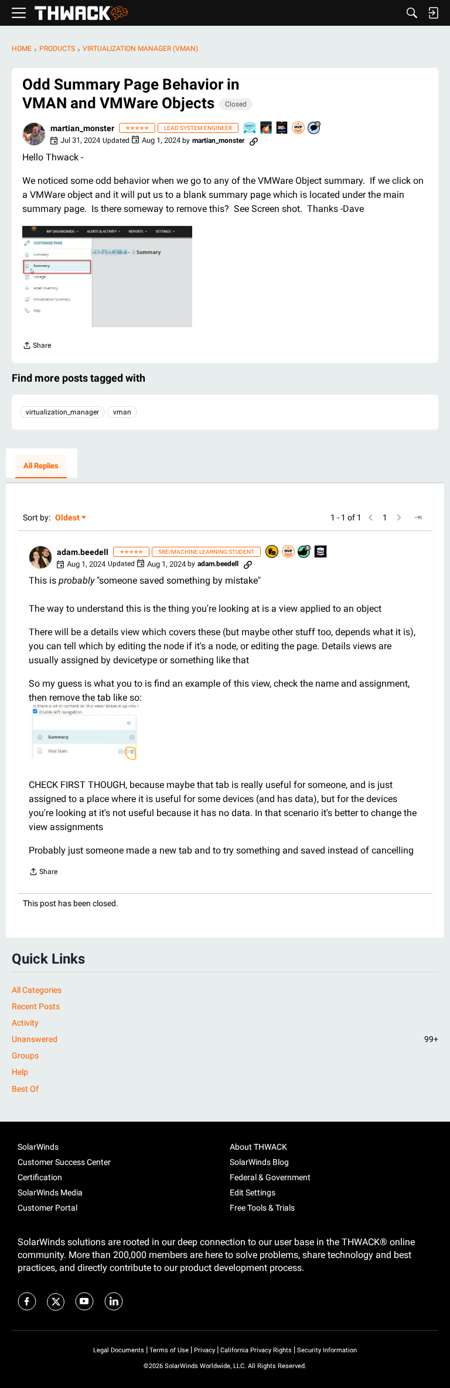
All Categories (37, 990)
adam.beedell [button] (82, 552)
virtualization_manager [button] (62, 412)
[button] (34, 134)
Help (20, 1072)
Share (36, 346)
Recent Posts (36, 1006)
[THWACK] (81, 13)
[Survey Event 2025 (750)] (250, 128)
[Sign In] (433, 13)
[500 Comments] (315, 128)
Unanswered (225, 1039)
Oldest (68, 518)
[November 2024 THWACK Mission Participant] (321, 552)
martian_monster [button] (82, 128)
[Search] (411, 13)
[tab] (41, 466)
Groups (25, 1055)
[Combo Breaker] (272, 552)
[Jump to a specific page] (417, 517)
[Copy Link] (254, 140)
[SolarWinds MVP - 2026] (299, 128)
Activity (25, 1022)
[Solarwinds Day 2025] (267, 128)
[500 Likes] (305, 552)
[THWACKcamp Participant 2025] (282, 128)
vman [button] (122, 412)
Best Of (25, 1089)
